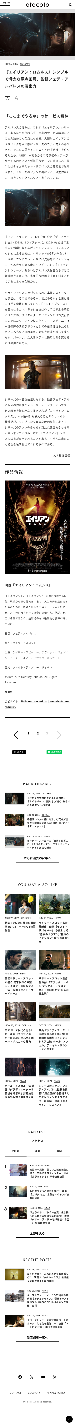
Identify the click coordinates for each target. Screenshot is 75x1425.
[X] (32, 1377)
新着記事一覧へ (37, 1337)
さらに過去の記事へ (37, 858)
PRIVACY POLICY (56, 1392)
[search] (70, 5)
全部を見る (37, 1233)
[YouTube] (43, 1377)
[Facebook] (20, 1377)
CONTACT (15, 1392)
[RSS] (55, 1377)
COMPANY (34, 1392)
